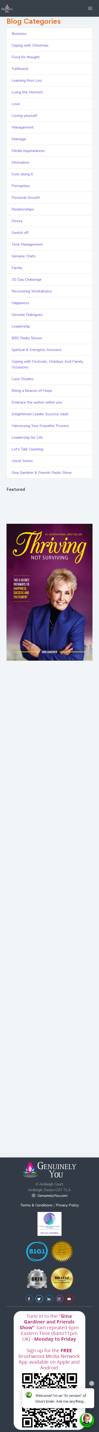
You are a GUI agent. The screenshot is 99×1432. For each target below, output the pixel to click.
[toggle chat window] (87, 1420)
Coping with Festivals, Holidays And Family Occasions (47, 364)
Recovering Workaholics (32, 291)
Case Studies (23, 379)
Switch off (20, 232)
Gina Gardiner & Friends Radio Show (42, 472)
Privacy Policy (67, 1205)
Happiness (20, 303)
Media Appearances (28, 150)
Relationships (23, 209)
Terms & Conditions (36, 1205)
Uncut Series (22, 461)
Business (19, 33)
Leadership (21, 326)
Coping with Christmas (30, 45)
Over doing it (22, 174)
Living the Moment (27, 92)
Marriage (19, 139)
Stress (17, 221)
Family (17, 267)
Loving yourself (24, 115)
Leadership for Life (27, 437)
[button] (90, 8)
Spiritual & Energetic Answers (37, 349)
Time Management (27, 244)
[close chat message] (91, 1383)
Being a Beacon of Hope (32, 390)
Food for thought (26, 57)
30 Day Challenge (27, 279)
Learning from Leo (27, 80)
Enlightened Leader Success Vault (40, 414)
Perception (21, 186)
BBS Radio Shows (27, 338)
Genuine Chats (24, 256)
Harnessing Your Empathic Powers (40, 425)
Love (16, 104)
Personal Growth (26, 197)
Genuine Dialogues (27, 314)
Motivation (20, 162)
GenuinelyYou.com (52, 1195)
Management (23, 127)
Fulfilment (20, 68)
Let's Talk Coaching (27, 449)
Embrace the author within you (37, 402)
